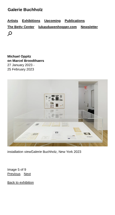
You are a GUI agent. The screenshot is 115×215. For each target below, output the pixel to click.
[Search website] (9, 34)
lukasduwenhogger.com (57, 27)
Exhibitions (31, 21)
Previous (14, 174)
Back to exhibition (20, 183)
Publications (75, 21)
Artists (12, 21)
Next (27, 174)
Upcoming (52, 21)
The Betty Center (20, 27)
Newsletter (89, 27)
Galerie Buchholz (25, 9)
